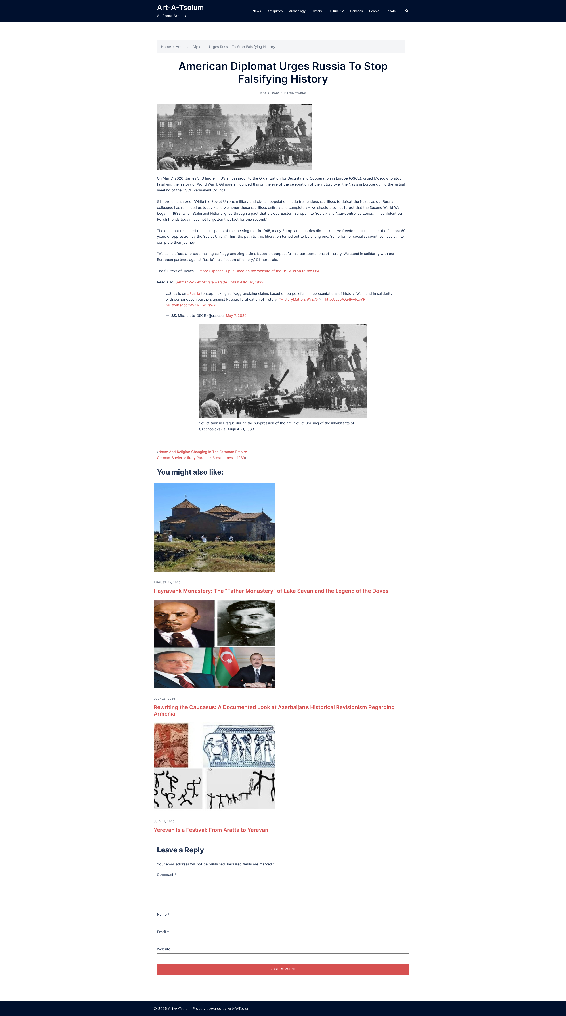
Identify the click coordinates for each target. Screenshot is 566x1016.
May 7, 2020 (236, 315)
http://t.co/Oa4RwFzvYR (345, 299)
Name (163, 914)
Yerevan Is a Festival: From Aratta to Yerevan (211, 830)
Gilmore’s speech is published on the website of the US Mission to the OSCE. (259, 271)
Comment (166, 874)
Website (163, 949)
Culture (333, 11)
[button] (407, 11)
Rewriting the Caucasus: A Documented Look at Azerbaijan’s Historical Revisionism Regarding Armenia (274, 710)
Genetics (356, 11)
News (257, 11)
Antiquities (275, 11)
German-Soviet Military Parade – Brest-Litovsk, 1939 (219, 282)
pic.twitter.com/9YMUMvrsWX (191, 305)
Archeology (297, 11)
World (300, 92)
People (374, 11)
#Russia (193, 293)
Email (163, 932)
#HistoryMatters (292, 299)
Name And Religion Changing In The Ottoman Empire (202, 452)
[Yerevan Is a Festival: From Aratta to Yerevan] (214, 766)
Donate (390, 11)
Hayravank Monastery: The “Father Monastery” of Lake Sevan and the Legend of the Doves (271, 591)
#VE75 (312, 299)
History (317, 11)
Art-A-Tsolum (180, 7)
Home (166, 46)
